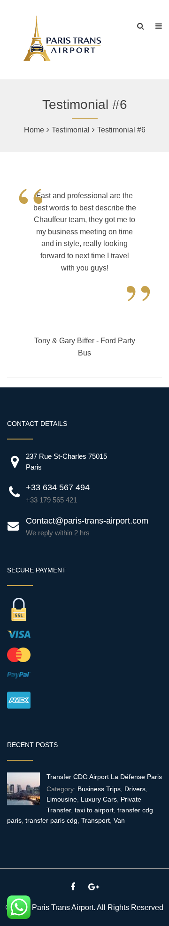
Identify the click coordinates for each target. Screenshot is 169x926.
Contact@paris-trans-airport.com (87, 520)
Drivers (135, 789)
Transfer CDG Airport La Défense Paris (104, 776)
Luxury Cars (99, 799)
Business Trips (99, 789)
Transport (95, 820)
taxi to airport (94, 810)
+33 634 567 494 (58, 487)
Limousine (61, 799)
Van (119, 820)
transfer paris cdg (51, 820)
